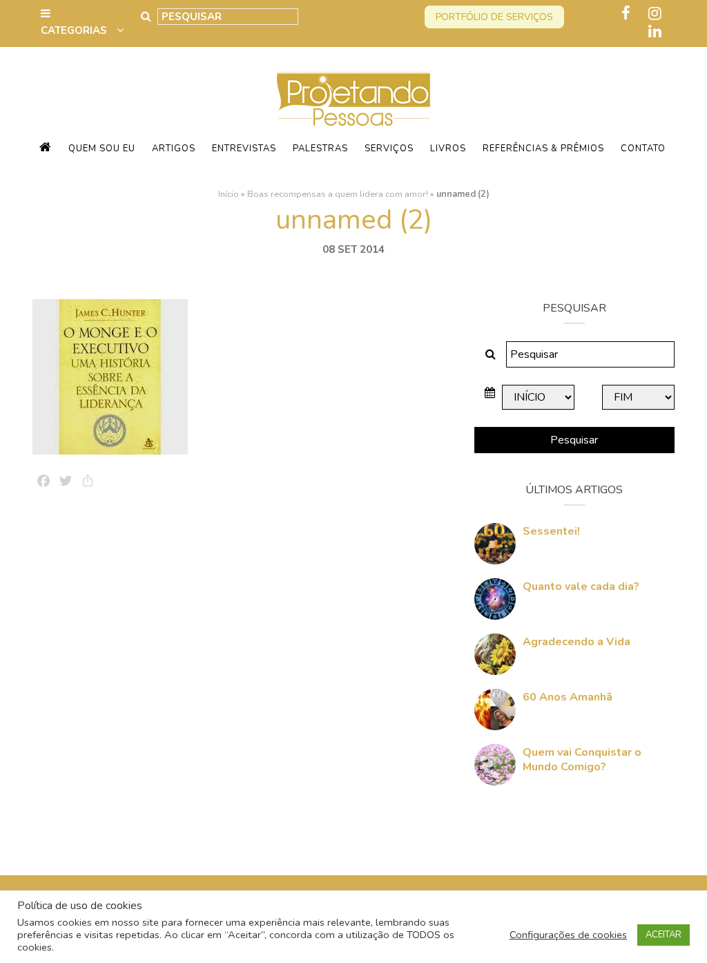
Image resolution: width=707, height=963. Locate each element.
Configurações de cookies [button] (568, 934)
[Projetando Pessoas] (353, 98)
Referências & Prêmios (543, 148)
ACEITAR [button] (663, 934)
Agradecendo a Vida (576, 641)
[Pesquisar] (146, 16)
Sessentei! (551, 531)
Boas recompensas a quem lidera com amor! (337, 194)
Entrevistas (244, 148)
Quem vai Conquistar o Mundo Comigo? (582, 759)
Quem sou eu (101, 148)
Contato (643, 148)
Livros (448, 148)
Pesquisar (574, 440)
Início (228, 194)
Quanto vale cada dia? (581, 586)
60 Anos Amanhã (567, 697)
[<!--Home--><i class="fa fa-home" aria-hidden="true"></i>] (45, 148)
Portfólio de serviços (494, 16)
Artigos (173, 148)
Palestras (320, 148)
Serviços (389, 148)
